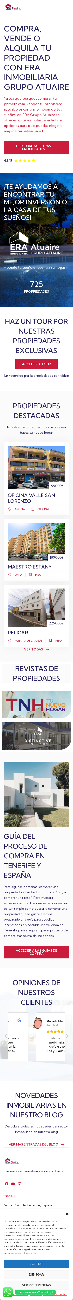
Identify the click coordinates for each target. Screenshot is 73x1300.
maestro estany (30, 567)
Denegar (36, 1274)
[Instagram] (20, 1184)
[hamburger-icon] (64, 7)
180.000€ (56, 557)
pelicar (18, 633)
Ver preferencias (36, 1285)
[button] (67, 1214)
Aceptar (36, 1264)
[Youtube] (13, 1184)
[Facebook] (7, 1184)
